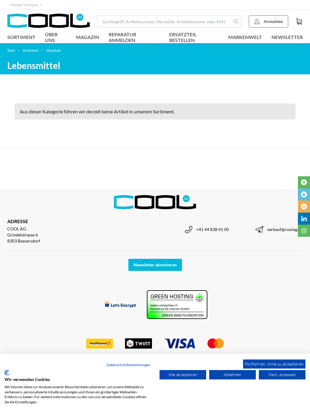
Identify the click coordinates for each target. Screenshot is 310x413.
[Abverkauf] (304, 206)
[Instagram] (304, 231)
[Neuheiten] (304, 182)
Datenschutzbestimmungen (128, 365)
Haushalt (53, 50)
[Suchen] (236, 21)
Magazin (87, 37)
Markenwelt (245, 37)
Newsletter (287, 37)
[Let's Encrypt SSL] (120, 305)
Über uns (51, 37)
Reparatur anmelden (122, 37)
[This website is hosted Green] (177, 304)
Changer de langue (24, 4)
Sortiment (21, 37)
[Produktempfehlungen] (304, 194)
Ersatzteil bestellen (182, 37)
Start (11, 50)
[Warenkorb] (299, 21)
